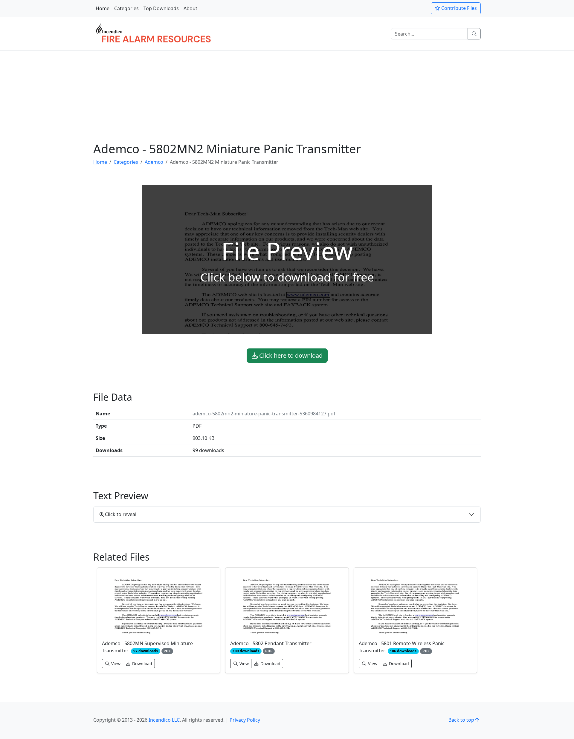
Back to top (461, 720)
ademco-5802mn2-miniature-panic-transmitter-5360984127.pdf (264, 413)
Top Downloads (161, 8)
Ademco (154, 162)
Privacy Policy (245, 720)
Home (102, 8)
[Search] (474, 33)
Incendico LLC (164, 720)
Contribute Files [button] (458, 8)
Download (141, 663)
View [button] (115, 663)
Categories (126, 8)
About (190, 8)
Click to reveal (120, 514)
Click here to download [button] (290, 355)
